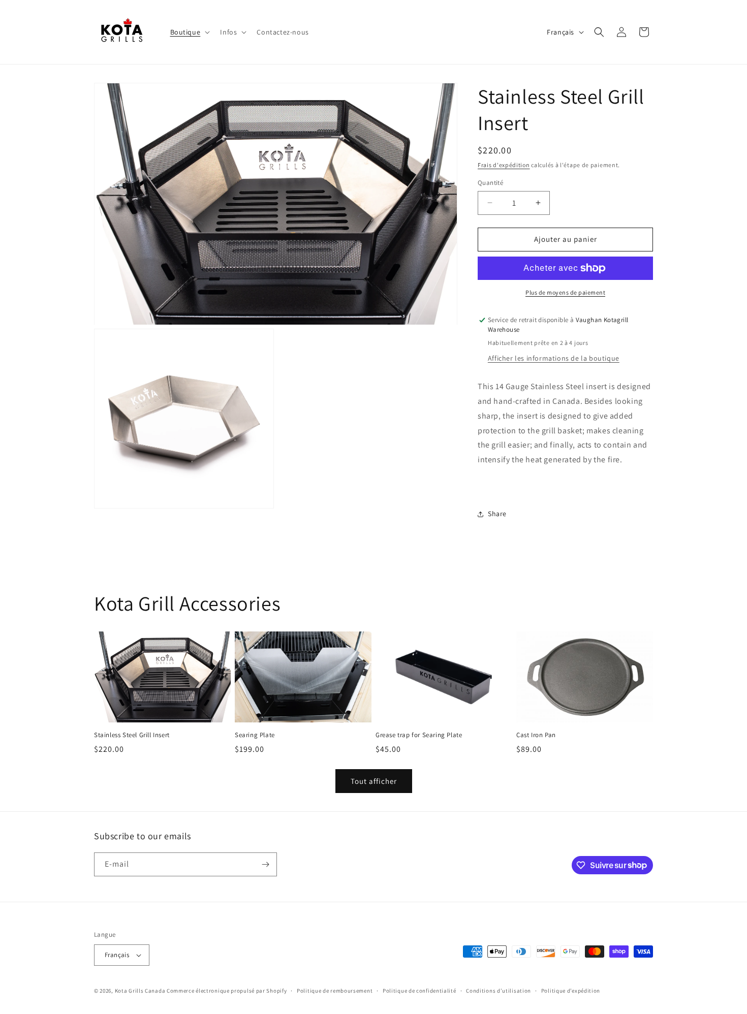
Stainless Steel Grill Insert (132, 735)
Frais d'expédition (504, 165)
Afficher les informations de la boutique (553, 358)
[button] (189, 32)
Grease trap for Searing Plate (419, 735)
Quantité (490, 182)
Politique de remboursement (334, 990)
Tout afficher (374, 781)
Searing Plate (255, 735)
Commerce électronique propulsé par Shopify (227, 990)
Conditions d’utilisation (498, 990)
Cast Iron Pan (536, 735)
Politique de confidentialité (419, 990)
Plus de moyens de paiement (565, 292)
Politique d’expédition (570, 990)
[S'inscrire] (265, 864)
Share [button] (497, 513)
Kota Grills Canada (140, 990)
